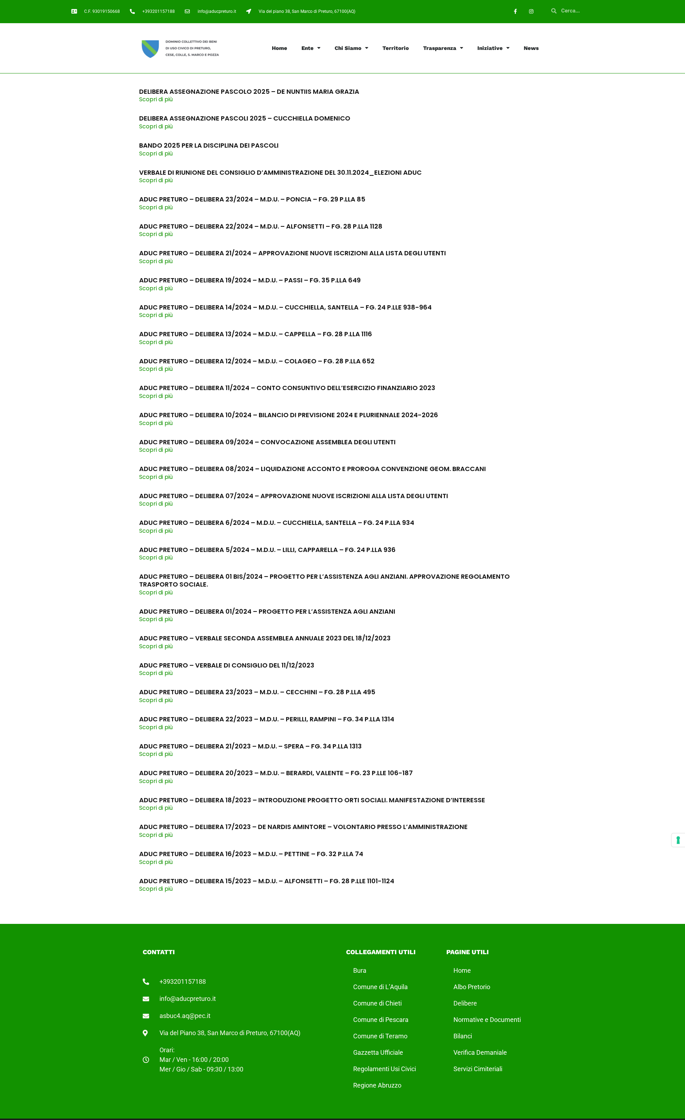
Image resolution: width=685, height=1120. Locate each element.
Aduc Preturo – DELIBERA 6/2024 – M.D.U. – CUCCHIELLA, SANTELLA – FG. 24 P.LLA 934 (276, 522)
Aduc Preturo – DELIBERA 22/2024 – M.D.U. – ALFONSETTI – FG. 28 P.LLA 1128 (260, 226)
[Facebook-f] (515, 12)
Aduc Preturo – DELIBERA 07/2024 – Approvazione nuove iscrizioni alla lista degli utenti (293, 495)
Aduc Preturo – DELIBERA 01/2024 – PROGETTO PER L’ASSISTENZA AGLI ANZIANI (267, 611)
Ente (307, 48)
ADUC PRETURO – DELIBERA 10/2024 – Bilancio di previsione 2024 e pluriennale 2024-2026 (288, 414)
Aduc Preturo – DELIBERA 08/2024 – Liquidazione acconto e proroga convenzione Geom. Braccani (312, 468)
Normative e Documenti (487, 1019)
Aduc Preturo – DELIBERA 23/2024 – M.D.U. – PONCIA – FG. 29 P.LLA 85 (252, 199)
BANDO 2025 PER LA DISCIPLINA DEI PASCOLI (209, 145)
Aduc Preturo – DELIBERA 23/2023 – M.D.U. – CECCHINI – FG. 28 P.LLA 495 (257, 691)
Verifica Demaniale (480, 1052)
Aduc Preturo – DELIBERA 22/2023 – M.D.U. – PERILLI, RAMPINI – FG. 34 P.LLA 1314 (266, 719)
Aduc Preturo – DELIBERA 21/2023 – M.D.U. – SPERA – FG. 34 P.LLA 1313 (250, 746)
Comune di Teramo (380, 1036)
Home (279, 48)
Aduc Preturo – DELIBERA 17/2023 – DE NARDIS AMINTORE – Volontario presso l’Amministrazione (303, 826)
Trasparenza (439, 48)
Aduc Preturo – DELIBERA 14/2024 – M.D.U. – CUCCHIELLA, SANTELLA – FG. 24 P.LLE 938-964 (285, 307)
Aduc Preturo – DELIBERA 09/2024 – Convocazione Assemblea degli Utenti (267, 442)
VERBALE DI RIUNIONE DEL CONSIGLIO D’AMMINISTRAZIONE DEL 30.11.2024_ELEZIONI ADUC (280, 172)
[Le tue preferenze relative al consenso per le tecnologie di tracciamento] (678, 840)
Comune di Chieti (377, 1003)
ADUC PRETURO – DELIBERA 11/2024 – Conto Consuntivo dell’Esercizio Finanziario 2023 (287, 387)
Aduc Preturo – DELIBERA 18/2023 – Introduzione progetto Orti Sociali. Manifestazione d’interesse (312, 800)
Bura (359, 970)
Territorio (395, 48)
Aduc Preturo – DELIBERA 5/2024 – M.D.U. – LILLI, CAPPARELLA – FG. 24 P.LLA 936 (267, 549)
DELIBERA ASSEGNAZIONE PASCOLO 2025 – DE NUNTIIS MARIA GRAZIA (249, 91)
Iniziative (490, 48)
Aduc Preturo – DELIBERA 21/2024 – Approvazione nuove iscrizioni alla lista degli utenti (292, 253)
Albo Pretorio (471, 987)
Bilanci (462, 1036)
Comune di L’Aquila (380, 987)
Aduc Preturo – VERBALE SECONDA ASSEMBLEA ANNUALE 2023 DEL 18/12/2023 (265, 638)
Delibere (465, 1003)
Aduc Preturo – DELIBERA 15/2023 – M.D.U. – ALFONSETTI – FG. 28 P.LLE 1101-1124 (266, 880)
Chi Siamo (348, 48)
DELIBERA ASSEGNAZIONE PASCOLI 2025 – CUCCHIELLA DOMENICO (244, 118)
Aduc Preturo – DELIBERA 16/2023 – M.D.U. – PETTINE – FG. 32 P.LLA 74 (251, 853)
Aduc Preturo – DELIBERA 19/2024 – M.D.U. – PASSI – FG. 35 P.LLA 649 (250, 280)
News (531, 48)
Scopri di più (156, 99)
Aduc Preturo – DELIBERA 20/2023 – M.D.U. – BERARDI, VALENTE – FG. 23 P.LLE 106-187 (276, 772)
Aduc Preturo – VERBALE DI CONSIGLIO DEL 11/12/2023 (226, 665)
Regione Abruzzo (377, 1085)
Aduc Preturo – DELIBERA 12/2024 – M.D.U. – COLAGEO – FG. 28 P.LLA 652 (257, 361)
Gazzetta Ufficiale (378, 1052)
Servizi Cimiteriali (477, 1069)
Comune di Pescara (381, 1019)
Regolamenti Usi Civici (384, 1069)
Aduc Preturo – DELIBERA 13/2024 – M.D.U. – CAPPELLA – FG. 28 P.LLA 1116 (255, 333)
